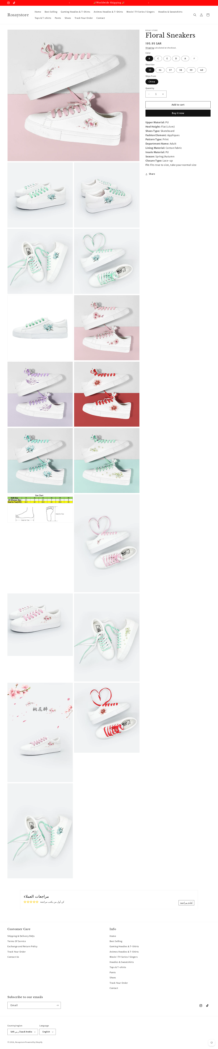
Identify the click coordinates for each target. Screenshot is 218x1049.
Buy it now (178, 113)
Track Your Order (16, 951)
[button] (195, 15)
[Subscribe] (57, 1005)
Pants (113, 972)
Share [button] (152, 174)
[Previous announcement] (69, 3)
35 (150, 70)
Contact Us (13, 957)
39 (191, 70)
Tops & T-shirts (118, 967)
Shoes (113, 977)
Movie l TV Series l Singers (124, 957)
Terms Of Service (16, 941)
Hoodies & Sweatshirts (122, 962)
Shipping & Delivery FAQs (21, 936)
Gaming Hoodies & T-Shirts (124, 946)
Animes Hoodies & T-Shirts (124, 951)
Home (113, 936)
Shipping (149, 48)
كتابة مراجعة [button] (186, 902)
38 (180, 70)
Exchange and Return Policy (22, 946)
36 (160, 70)
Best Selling (116, 941)
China (152, 81)
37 (170, 70)
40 (201, 70)
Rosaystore (20, 1042)
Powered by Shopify (33, 1042)
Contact (114, 988)
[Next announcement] (148, 3)
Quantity (149, 88)
